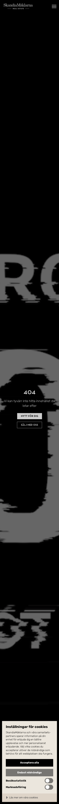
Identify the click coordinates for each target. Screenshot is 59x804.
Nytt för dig (29, 416)
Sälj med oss (29, 424)
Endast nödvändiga (29, 772)
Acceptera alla (29, 762)
